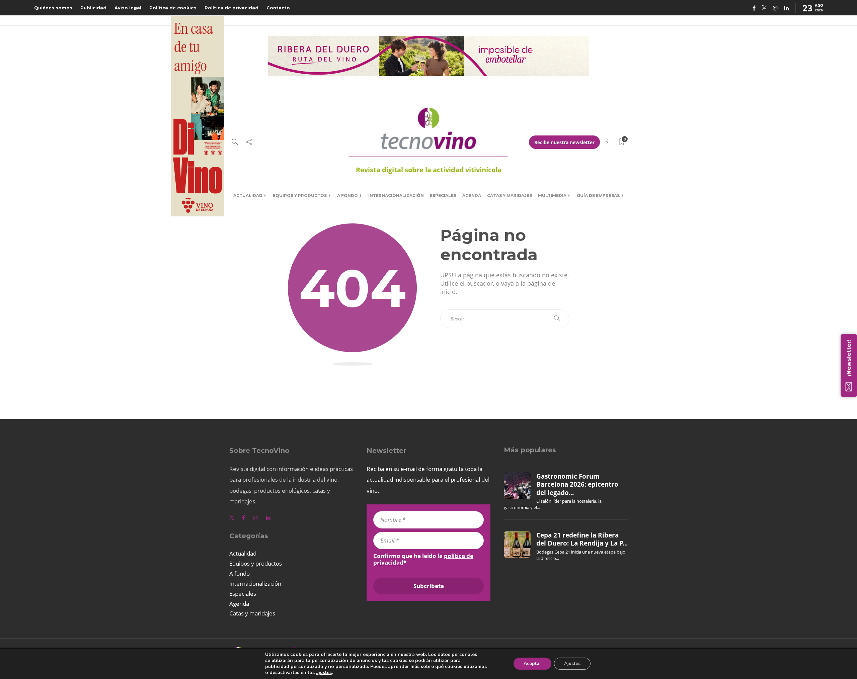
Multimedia (552, 195)
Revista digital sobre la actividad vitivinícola (428, 169)
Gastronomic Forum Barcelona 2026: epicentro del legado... (577, 484)
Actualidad (247, 195)
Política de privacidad (231, 7)
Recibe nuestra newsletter (564, 142)
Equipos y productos (300, 195)
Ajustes (572, 663)
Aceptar (532, 663)
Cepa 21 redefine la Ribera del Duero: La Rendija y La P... (582, 539)
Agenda (471, 195)
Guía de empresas (598, 195)
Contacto (278, 7)
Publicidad (93, 7)
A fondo (347, 195)
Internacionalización (396, 195)
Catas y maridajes (509, 195)
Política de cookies (173, 7)
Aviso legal (127, 7)
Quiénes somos (53, 7)
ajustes (324, 673)
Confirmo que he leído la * (423, 559)
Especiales (443, 195)
